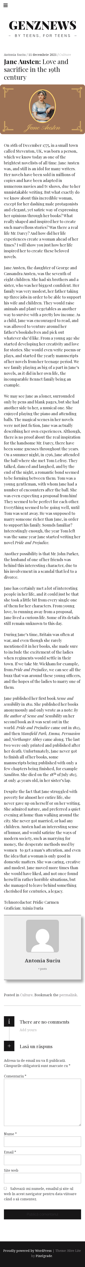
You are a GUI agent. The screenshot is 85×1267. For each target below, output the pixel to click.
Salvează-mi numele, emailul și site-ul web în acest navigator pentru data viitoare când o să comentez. (40, 1193)
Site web (11, 1170)
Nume (10, 1134)
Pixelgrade (44, 1256)
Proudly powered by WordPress (27, 1251)
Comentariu (15, 1076)
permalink (68, 995)
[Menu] (5, 5)
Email (10, 1152)
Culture (65, 55)
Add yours (28, 1029)
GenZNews (42, 25)
